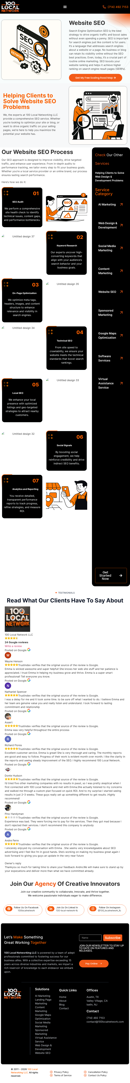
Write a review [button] (13, 646)
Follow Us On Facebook (26, 907)
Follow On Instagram (109, 907)
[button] (65, 7)
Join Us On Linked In (67, 907)
